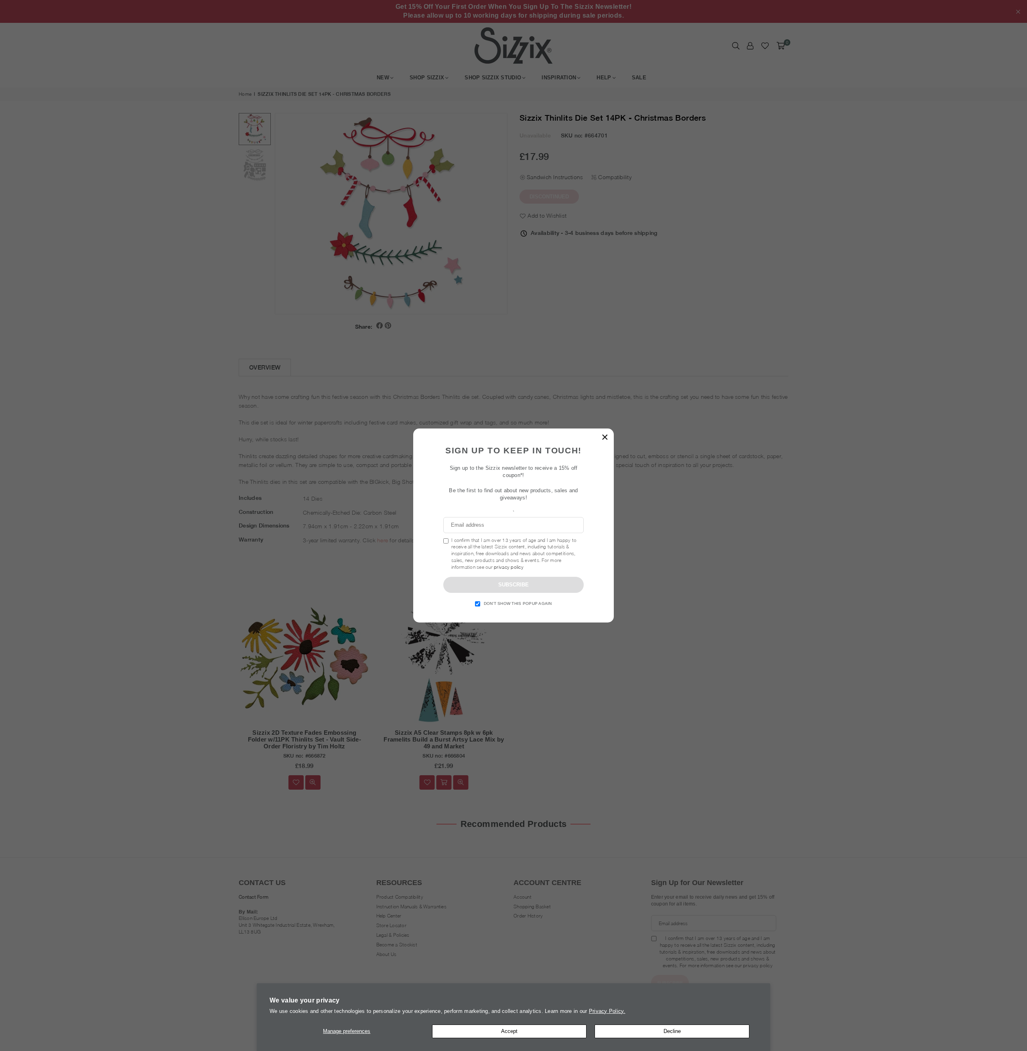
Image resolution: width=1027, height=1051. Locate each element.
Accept (509, 1031)
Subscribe (513, 585)
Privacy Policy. (607, 1011)
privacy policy (509, 567)
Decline (672, 1031)
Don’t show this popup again (518, 603)
